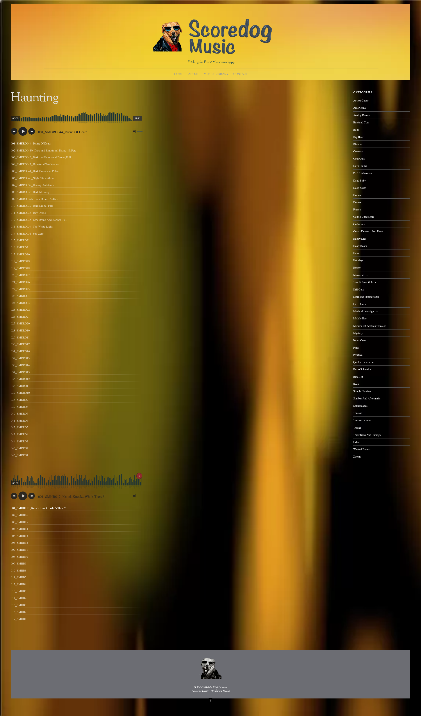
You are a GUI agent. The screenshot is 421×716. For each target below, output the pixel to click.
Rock (356, 384)
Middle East (360, 318)
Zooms (357, 456)
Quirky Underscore (363, 362)
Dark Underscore (362, 173)
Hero (356, 253)
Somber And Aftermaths (366, 398)
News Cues (359, 340)
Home (178, 74)
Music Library (216, 74)
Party (356, 347)
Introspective (360, 275)
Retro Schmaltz (362, 369)
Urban (356, 442)
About (193, 74)
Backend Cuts (361, 122)
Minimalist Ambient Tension (369, 326)
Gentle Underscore (363, 217)
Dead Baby (359, 180)
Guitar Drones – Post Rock (368, 231)
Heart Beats (360, 246)
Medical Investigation (365, 311)
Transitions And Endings (367, 435)
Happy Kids (359, 238)
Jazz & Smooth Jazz (364, 282)
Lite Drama (359, 304)
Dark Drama (360, 166)
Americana (359, 108)
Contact (240, 74)
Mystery (358, 333)
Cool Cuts (359, 158)
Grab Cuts (359, 224)
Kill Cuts (358, 289)
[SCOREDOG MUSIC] (212, 52)
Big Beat (358, 137)
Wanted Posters (362, 449)
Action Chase (361, 100)
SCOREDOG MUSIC (209, 687)
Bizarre (357, 144)
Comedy (358, 151)
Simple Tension (362, 391)
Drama (357, 195)
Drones (357, 202)
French (357, 209)
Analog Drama (361, 115)
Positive (357, 355)
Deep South (359, 188)
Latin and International (366, 297)
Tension (357, 413)
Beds (356, 130)
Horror (356, 267)
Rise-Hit (358, 377)
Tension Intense (362, 420)
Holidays (358, 260)
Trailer (357, 427)
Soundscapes (360, 406)
